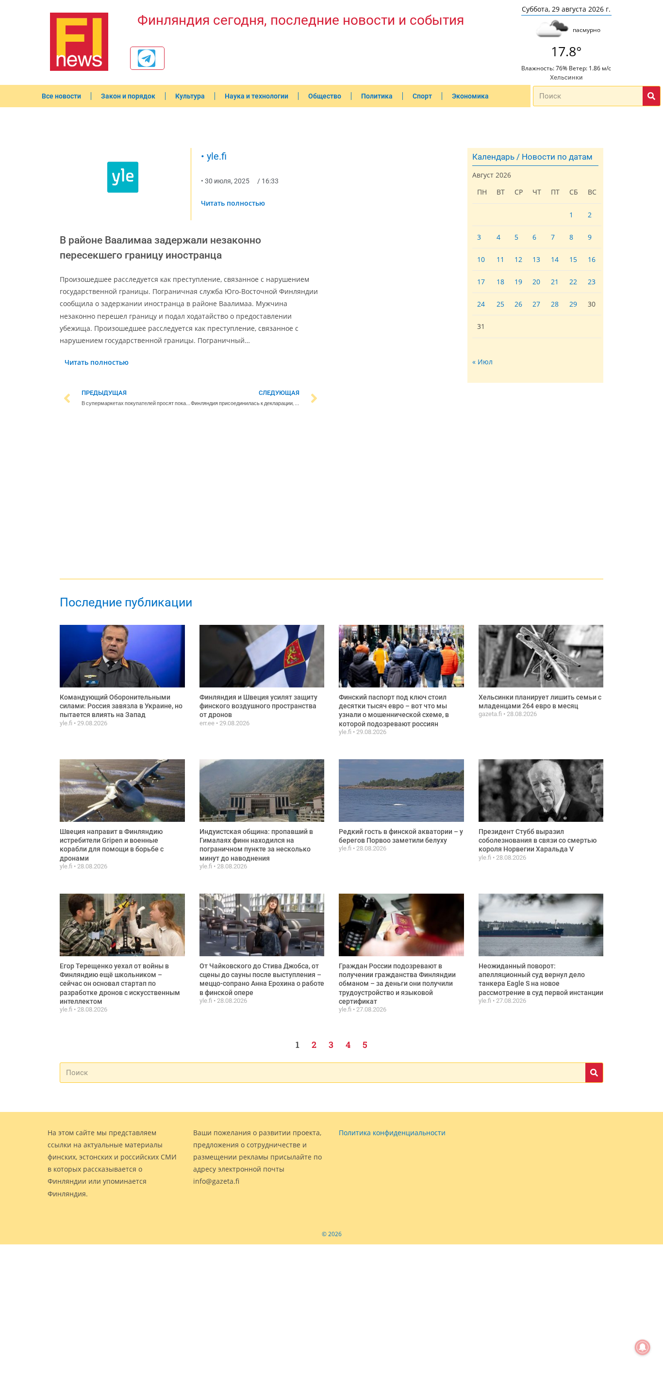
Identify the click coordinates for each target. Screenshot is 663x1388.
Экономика (470, 96)
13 (536, 259)
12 (518, 259)
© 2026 (332, 1234)
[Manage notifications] (642, 1347)
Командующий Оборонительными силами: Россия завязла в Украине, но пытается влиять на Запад (121, 705)
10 (481, 259)
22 (573, 281)
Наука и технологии (256, 96)
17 (481, 281)
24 (481, 304)
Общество (324, 96)
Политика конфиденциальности (392, 1132)
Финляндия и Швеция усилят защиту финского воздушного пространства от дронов (258, 705)
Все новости (61, 96)
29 (573, 304)
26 (518, 304)
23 (592, 281)
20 (536, 281)
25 (500, 304)
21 (555, 281)
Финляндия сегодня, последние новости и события (300, 20)
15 (573, 259)
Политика (377, 96)
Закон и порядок (128, 96)
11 (500, 259)
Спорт (422, 96)
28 (555, 304)
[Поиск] (651, 96)
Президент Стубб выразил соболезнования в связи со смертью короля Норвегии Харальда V (538, 840)
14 (555, 259)
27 (536, 304)
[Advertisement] (191, 495)
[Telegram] (146, 58)
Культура (190, 96)
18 (500, 281)
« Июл (482, 361)
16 (592, 259)
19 (518, 281)
